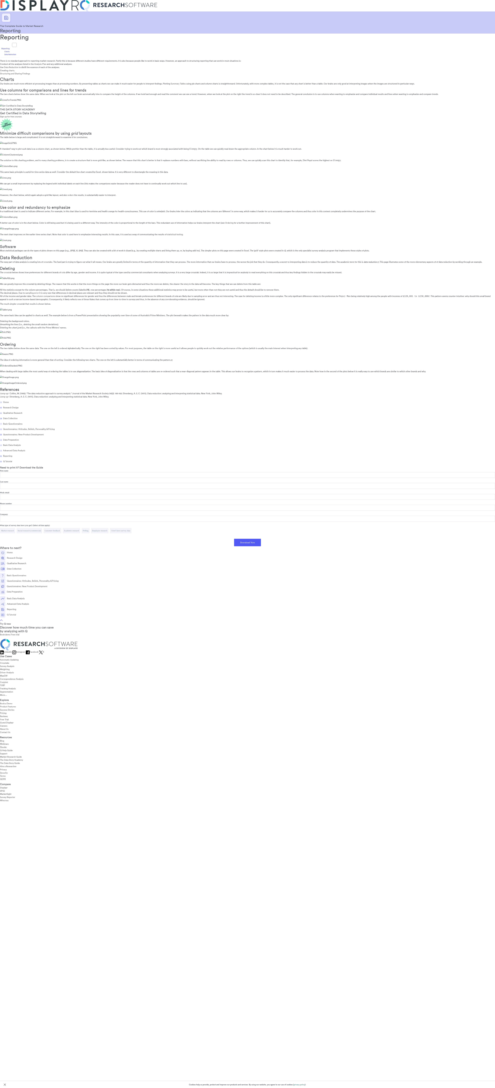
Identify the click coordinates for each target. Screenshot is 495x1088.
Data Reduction (10, 54)
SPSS (2, 791)
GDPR (3, 779)
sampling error (32, 293)
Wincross (4, 800)
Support (3, 754)
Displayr (3, 788)
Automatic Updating (9, 660)
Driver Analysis (7, 672)
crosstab (8, 272)
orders (70, 195)
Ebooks (3, 747)
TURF (2, 685)
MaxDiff (3, 676)
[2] (172, 360)
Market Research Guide (11, 757)
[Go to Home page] (118, 1)
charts (11, 70)
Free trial (15, 635)
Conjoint (4, 682)
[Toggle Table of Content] (13, 45)
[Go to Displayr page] (40, 1)
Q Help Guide (6, 750)
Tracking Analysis (8, 688)
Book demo (5, 635)
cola (63, 272)
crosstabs (48, 262)
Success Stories (7, 710)
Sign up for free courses (11, 117)
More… (3, 695)
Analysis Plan (40, 64)
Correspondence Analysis (11, 679)
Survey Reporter (7, 797)
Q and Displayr (7, 723)
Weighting (5, 669)
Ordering (229, 223)
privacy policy (299, 1085)
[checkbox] (247, 531)
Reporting (5, 49)
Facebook (34, 652)
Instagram (20, 652)
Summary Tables (178, 84)
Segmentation (6, 692)
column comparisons (45, 296)
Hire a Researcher (8, 766)
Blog (2, 741)
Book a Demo (6, 703)
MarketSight (5, 794)
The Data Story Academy (11, 760)
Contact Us (5, 732)
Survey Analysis (7, 666)
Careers (3, 726)
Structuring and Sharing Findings (15, 74)
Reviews (4, 716)
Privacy (3, 770)
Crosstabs (4, 663)
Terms (3, 776)
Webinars (4, 744)
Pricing (3, 713)
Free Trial (4, 719)
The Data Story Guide (10, 763)
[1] (378, 262)
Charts (7, 52)
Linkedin (8, 652)
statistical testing (175, 234)
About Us (4, 729)
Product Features (8, 707)
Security (4, 773)
